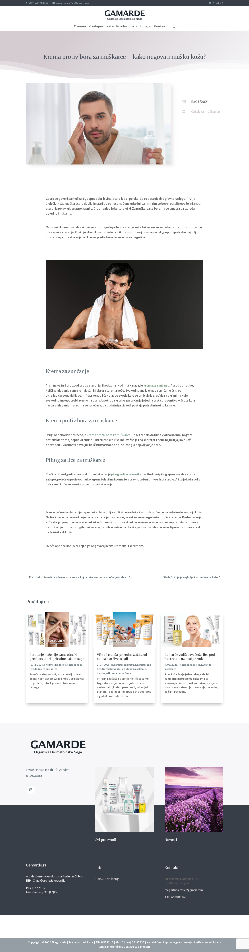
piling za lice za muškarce (128, 474)
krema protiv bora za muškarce (109, 435)
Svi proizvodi (105, 840)
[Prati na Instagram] (31, 790)
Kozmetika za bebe (123, 664)
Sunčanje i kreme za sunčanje (114, 673)
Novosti (171, 840)
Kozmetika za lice (56, 664)
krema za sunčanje (156, 385)
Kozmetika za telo (112, 669)
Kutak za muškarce (205, 111)
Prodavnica (125, 26)
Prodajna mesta (101, 26)
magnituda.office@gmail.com (184, 890)
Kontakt (160, 26)
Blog (144, 26)
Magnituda (59, 942)
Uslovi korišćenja (107, 879)
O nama (80, 26)
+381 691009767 (38, 3)
